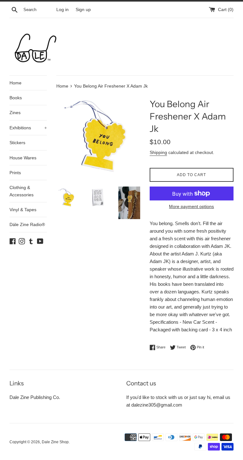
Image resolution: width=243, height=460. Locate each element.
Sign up (83, 9)
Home (15, 82)
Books (15, 97)
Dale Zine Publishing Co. (34, 397)
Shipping (158, 152)
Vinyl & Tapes (22, 209)
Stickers (17, 142)
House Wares (22, 157)
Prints (15, 172)
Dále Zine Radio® (27, 224)
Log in (62, 9)
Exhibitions (28, 127)
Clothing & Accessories (21, 191)
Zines (15, 112)
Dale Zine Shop (55, 442)
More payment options (191, 206)
